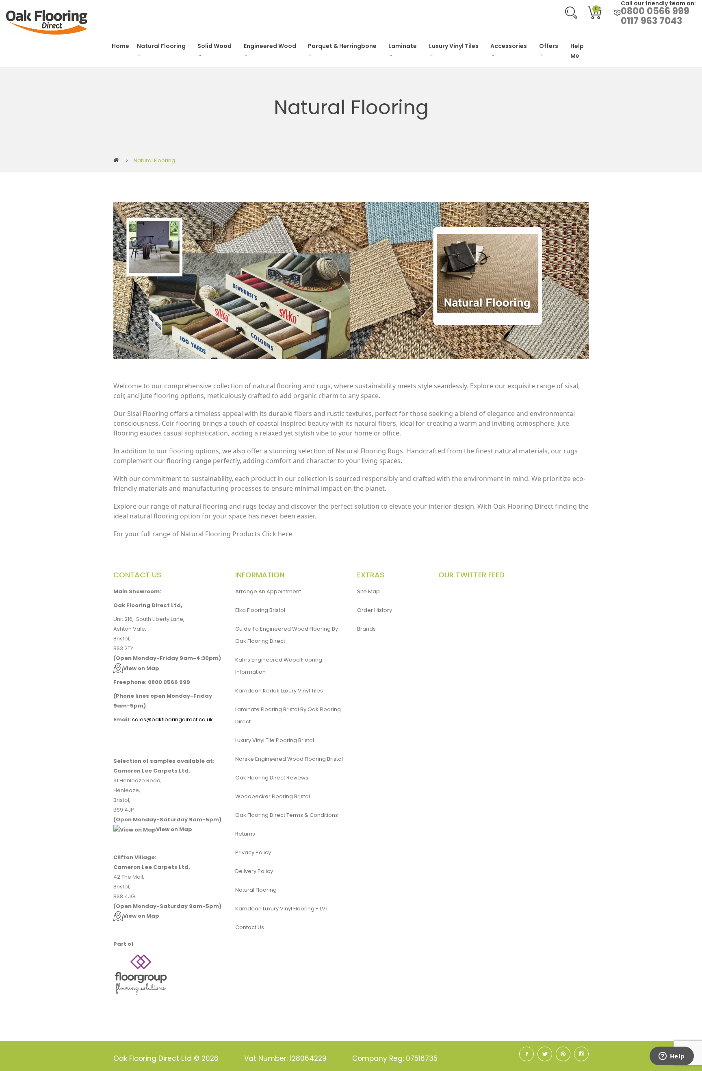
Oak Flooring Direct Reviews (271, 777)
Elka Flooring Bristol (260, 610)
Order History (374, 610)
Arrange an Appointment (268, 591)
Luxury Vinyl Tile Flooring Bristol (274, 740)
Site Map (368, 591)
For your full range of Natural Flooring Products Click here (202, 533)
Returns (245, 834)
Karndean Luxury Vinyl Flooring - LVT (281, 908)
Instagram (581, 1054)
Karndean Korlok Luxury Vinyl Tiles (279, 690)
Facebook (526, 1054)
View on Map (141, 668)
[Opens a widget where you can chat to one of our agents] (671, 1057)
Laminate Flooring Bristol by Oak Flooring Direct (288, 715)
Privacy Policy (253, 852)
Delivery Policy (254, 871)
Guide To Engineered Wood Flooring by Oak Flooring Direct (286, 635)
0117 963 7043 (651, 21)
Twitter (544, 1054)
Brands (366, 629)
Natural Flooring (154, 160)
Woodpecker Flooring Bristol (272, 796)
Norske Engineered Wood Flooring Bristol (289, 759)
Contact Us (249, 927)
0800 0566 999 (655, 11)
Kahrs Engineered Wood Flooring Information (278, 666)
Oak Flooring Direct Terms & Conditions (286, 815)
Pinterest (563, 1054)
